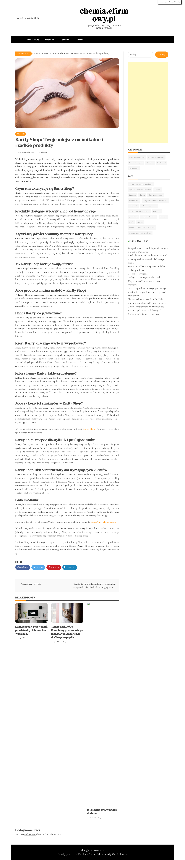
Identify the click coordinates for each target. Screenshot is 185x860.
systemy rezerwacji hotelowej (140, 233)
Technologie (133, 168)
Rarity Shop (89, 428)
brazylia (158, 190)
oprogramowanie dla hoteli (139, 211)
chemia (142, 195)
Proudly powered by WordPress (73, 854)
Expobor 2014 (134, 200)
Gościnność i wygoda (31, 583)
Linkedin (70, 567)
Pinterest (54, 567)
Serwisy (65, 39)
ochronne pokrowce (149, 206)
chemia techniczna (156, 195)
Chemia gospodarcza (137, 157)
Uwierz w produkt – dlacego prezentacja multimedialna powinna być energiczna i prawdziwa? (147, 292)
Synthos (140, 222)
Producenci (161, 163)
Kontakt (80, 39)
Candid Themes (119, 854)
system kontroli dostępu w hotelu (142, 228)
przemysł (163, 217)
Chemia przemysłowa (156, 157)
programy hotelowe (149, 217)
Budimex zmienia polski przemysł (143, 313)
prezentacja (133, 217)
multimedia (133, 206)
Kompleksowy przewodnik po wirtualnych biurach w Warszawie (31, 630)
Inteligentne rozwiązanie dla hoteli (102, 811)
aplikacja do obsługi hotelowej (140, 184)
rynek (131, 222)
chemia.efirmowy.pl (104, 14)
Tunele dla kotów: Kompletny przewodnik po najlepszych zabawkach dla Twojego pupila (67, 632)
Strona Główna (32, 39)
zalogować (30, 834)
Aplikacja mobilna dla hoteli (140, 190)
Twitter (39, 567)
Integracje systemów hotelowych (155, 200)
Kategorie (49, 39)
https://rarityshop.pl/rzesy (103, 521)
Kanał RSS (141, 241)
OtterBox (156, 211)
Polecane (21, 134)
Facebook (23, 567)
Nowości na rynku (136, 163)
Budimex (132, 195)
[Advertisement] (148, 102)
